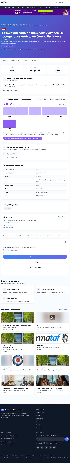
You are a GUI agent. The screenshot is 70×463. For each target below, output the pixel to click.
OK (42, 447)
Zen (54, 447)
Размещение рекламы (8, 441)
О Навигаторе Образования (9, 435)
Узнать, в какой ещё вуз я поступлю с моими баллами (24, 138)
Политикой (55, 443)
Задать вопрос (35, 262)
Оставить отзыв (35, 257)
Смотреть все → (64, 309)
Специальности (15, 60)
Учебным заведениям (7, 438)
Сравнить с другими (36, 267)
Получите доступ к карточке (30, 235)
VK (38, 447)
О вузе (5, 60)
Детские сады (9, 7)
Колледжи (30, 7)
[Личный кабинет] (67, 2)
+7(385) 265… (12, 222)
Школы (20, 7)
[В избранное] (65, 242)
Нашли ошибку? (36, 272)
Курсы (56, 7)
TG (46, 447)
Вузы (39, 7)
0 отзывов (6, 242)
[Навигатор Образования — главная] (4, 2)
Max (50, 447)
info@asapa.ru (9, 225)
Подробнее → (62, 217)
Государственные (25, 24)
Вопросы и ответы (7, 444)
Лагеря (47, 7)
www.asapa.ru (9, 227)
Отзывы (26, 60)
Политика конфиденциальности (31, 455)
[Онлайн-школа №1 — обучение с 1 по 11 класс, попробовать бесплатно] (35, 12)
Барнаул (15, 24)
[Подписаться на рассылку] (67, 439)
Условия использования (46, 455)
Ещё (62, 7)
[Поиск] (31, 2)
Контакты (35, 60)
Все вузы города (40, 49)
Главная (3, 24)
